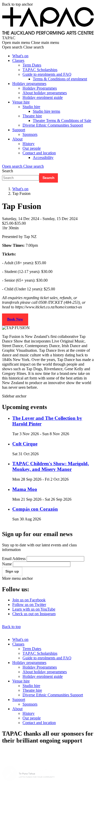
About (17, 139)
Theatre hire (32, 116)
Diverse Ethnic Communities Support (53, 125)
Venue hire (21, 102)
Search (7, 171)
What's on (20, 56)
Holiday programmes (29, 83)
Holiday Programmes (40, 88)
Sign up (12, 571)
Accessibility (43, 157)
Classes (18, 60)
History (29, 143)
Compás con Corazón (35, 509)
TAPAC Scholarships (40, 70)
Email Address (14, 558)
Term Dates (32, 65)
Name (7, 564)
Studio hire (31, 106)
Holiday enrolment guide (43, 97)
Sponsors (30, 134)
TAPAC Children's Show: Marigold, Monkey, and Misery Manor (50, 466)
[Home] (48, 33)
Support (18, 130)
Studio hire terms (46, 111)
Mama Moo (24, 489)
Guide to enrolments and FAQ (47, 74)
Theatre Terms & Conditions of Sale (62, 120)
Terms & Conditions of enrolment (60, 79)
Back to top (11, 626)
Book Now (15, 319)
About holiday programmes (45, 93)
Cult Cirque (24, 443)
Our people (32, 148)
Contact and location (39, 153)
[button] (23, 166)
